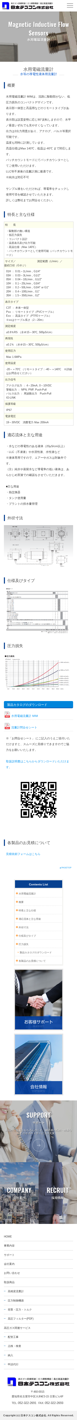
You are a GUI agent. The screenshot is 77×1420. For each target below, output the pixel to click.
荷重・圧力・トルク (20, 1309)
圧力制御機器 (16, 1300)
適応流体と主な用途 (30, 919)
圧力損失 (24, 944)
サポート (9, 1254)
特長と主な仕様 (27, 910)
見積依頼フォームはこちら (23, 854)
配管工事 (13, 1337)
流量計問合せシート (24, 727)
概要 (21, 902)
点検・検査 (14, 1346)
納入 (10, 1355)
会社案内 (9, 1263)
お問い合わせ (12, 1273)
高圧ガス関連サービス (17, 1327)
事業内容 (9, 1245)
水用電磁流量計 (27, 893)
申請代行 (13, 1364)
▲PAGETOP (65, 867)
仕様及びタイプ (27, 935)
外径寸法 (24, 927)
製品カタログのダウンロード (36, 952)
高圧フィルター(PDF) (20, 1318)
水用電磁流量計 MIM (24, 716)
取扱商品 (9, 1282)
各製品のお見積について (32, 960)
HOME (8, 1236)
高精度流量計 (16, 1291)
